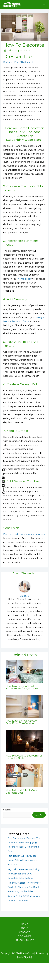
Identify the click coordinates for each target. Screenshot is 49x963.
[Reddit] (3, 485)
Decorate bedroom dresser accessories (24, 534)
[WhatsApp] (3, 493)
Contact (24, 932)
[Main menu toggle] (44, 5)
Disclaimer (24, 936)
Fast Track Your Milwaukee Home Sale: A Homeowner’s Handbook (22, 860)
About (25, 928)
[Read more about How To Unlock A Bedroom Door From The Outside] (24, 706)
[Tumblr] (3, 489)
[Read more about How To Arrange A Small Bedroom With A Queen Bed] (24, 671)
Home (24, 924)
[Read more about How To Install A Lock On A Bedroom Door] (24, 775)
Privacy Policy (24, 940)
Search (7, 809)
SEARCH (39, 814)
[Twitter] (3, 473)
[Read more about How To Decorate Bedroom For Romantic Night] (24, 741)
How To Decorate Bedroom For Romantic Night (24, 756)
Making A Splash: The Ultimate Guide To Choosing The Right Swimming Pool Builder (24, 887)
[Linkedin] (3, 481)
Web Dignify (24, 957)
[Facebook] (3, 470)
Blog (16, 62)
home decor (24, 279)
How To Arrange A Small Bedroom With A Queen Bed (22, 687)
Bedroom (8, 62)
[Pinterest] (3, 477)
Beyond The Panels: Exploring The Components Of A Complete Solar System (24, 873)
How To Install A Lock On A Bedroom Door (21, 791)
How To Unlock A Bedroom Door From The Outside (21, 722)
